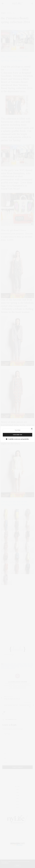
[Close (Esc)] (32, 429)
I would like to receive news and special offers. (18, 439)
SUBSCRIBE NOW (17, 434)
